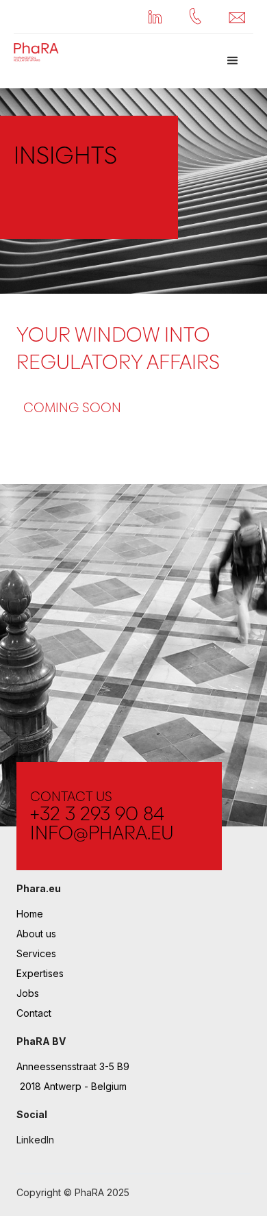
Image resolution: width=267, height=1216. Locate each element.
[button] (232, 60)
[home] (34, 51)
